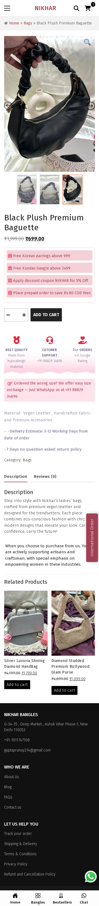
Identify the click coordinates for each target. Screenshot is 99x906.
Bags (28, 23)
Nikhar (45, 8)
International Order (91, 538)
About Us (11, 777)
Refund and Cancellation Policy (30, 874)
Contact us (12, 807)
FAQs (8, 797)
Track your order (18, 833)
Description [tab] (15, 476)
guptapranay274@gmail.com (27, 750)
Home (14, 23)
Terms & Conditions (20, 854)
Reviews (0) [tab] (45, 476)
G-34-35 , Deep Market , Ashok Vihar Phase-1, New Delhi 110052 (46, 727)
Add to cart (46, 314)
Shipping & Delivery (20, 844)
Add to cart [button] (17, 684)
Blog (8, 787)
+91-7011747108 (17, 740)
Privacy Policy (16, 864)
